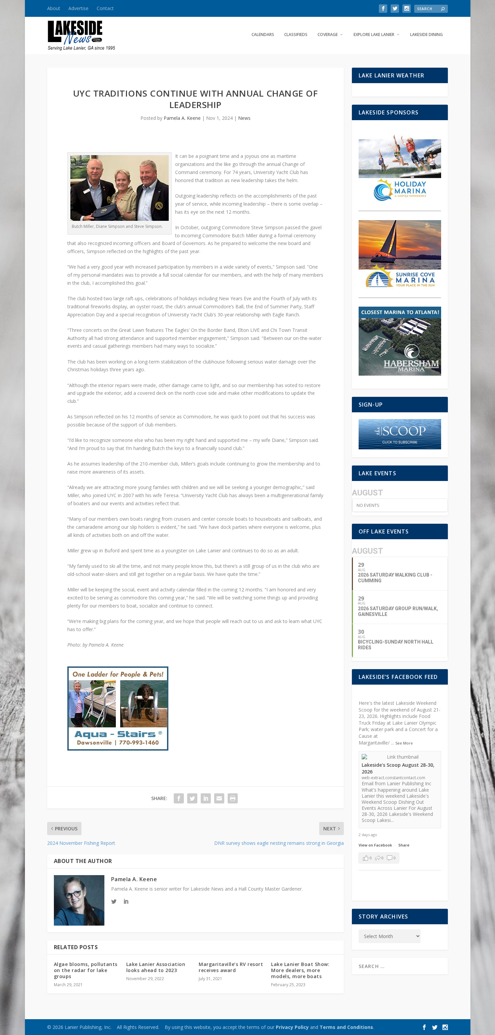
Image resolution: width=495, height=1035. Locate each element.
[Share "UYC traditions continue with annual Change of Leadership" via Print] (232, 798)
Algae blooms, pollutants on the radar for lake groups (86, 970)
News (244, 118)
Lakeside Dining (426, 34)
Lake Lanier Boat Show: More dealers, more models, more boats (300, 970)
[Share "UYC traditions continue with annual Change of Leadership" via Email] (219, 798)
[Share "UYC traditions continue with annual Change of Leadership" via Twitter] (192, 798)
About (53, 8)
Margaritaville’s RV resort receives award (231, 967)
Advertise (78, 8)
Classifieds (295, 34)
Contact (105, 8)
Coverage (328, 34)
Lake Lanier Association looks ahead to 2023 (156, 967)
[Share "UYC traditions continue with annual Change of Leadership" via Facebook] (179, 798)
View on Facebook (376, 845)
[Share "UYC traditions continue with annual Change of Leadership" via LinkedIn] (205, 798)
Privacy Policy (292, 1027)
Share (403, 845)
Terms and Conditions (346, 1027)
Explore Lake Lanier (374, 34)
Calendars (263, 34)
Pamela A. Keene (182, 118)
